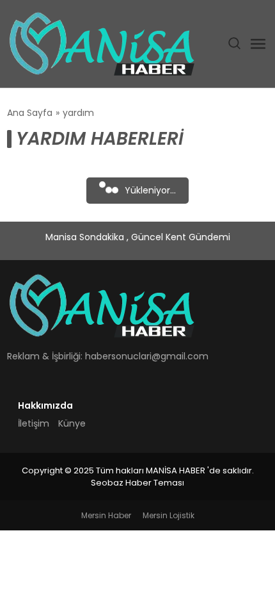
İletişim (33, 423)
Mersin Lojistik (168, 515)
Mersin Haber (106, 515)
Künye (72, 423)
